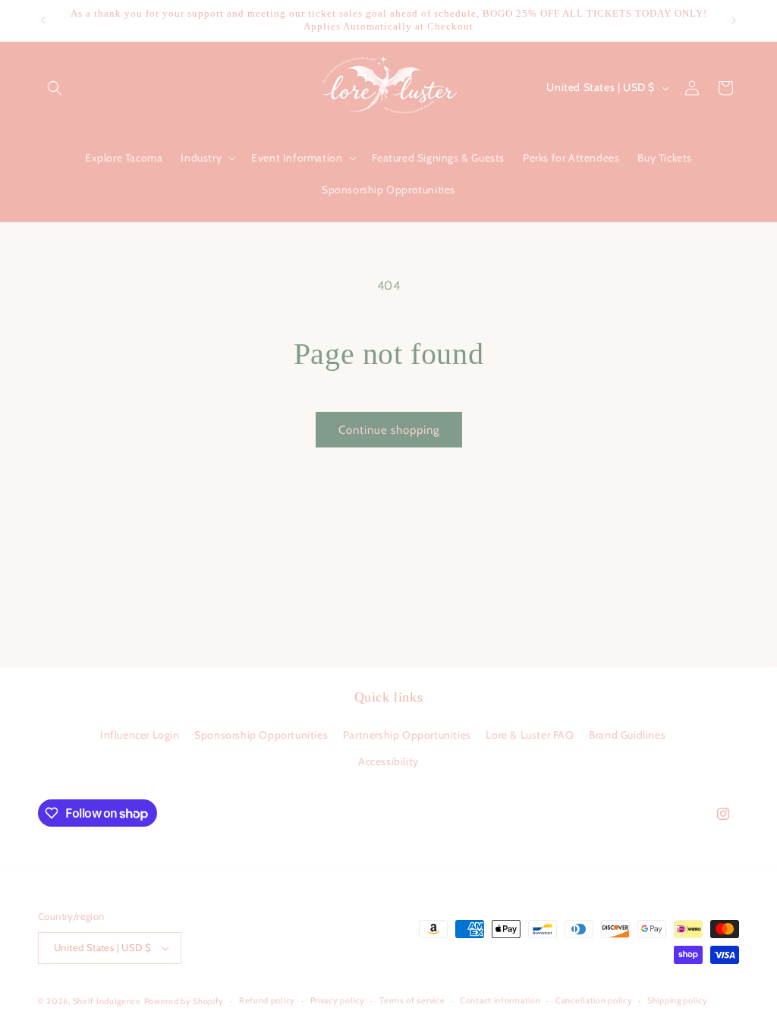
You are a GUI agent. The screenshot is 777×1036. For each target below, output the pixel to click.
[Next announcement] (733, 20)
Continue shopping (388, 430)
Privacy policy (337, 1000)
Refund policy (267, 1000)
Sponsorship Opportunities (261, 735)
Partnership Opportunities (407, 735)
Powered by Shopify (184, 1001)
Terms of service (412, 1000)
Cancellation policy (593, 1000)
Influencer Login (140, 735)
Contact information (500, 1000)
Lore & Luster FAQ (530, 735)
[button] (54, 88)
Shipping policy (677, 1000)
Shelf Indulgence (107, 1001)
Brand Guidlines (627, 735)
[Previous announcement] (43, 20)
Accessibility (388, 761)
